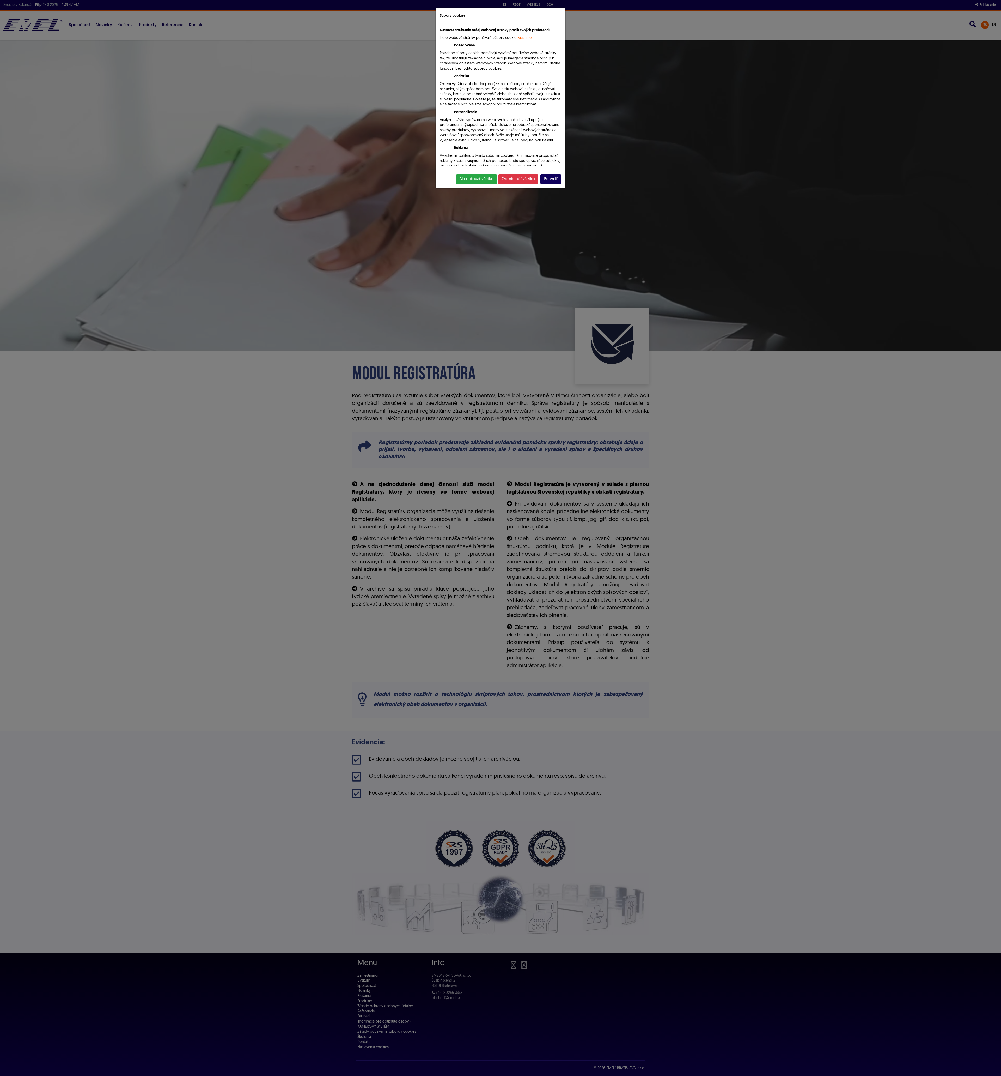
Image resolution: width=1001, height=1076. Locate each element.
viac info (525, 38)
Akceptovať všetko (476, 179)
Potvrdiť (551, 179)
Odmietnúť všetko (518, 179)
